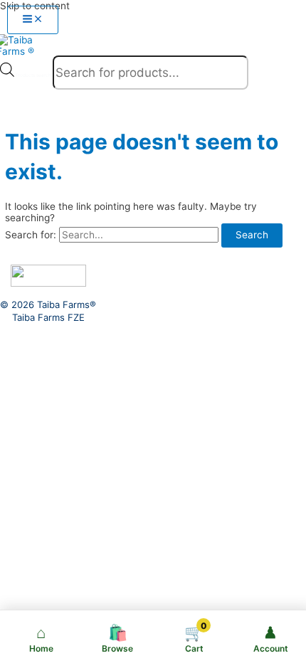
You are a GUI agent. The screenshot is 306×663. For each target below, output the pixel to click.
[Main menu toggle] (32, 20)
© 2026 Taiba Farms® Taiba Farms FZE (48, 311)
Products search (34, 75)
